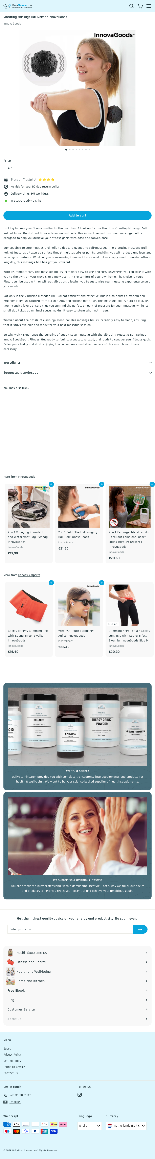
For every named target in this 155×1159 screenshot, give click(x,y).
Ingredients (12, 362)
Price (7, 161)
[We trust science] (77, 727)
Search (7, 1049)
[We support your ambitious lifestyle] (77, 836)
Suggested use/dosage (20, 372)
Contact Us (10, 1073)
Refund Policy (12, 1061)
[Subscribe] (140, 929)
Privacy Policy (12, 1055)
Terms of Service (14, 1067)
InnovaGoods (12, 24)
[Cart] (140, 6)
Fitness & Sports (29, 575)
